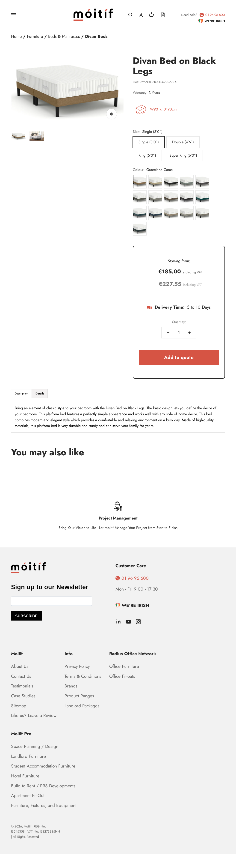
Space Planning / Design (34, 746)
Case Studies (23, 696)
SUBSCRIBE (26, 616)
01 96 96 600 (215, 14)
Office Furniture (124, 666)
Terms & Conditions (83, 676)
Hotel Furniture (25, 776)
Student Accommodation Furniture (43, 766)
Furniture (35, 36)
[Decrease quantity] (168, 332)
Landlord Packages (82, 705)
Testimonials (22, 686)
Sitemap (18, 705)
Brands (71, 686)
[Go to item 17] (37, 136)
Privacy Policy (77, 666)
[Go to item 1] (18, 136)
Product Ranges (79, 696)
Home (16, 36)
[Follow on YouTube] (128, 621)
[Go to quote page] (162, 15)
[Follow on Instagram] (138, 621)
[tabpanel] (118, 415)
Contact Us (21, 676)
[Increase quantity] (189, 332)
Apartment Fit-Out (27, 795)
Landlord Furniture (28, 756)
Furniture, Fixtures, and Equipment (44, 805)
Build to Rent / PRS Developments (43, 785)
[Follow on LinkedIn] (118, 621)
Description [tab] (21, 393)
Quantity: (179, 322)
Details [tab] (39, 393)
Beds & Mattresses (64, 36)
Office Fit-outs (122, 676)
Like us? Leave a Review (33, 715)
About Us (19, 666)
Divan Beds (96, 36)
